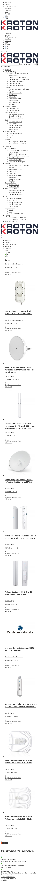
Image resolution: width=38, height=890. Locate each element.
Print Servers (13, 95)
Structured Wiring (10, 72)
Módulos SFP (13, 101)
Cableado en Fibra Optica (17, 85)
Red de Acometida (15, 127)
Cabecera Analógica (15, 122)
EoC (10, 137)
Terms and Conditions (8, 877)
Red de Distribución (15, 126)
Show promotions (11, 221)
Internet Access (10, 131)
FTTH (11, 135)
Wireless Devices (10, 106)
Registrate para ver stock (13, 272)
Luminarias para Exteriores (17, 141)
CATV (6, 120)
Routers (11, 91)
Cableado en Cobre (15, 83)
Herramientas (13, 76)
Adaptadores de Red (15, 93)
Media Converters (15, 102)
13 (7, 843)
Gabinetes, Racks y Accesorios (19, 79)
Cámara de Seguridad (16, 118)
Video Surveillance (11, 112)
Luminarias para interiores (17, 143)
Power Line (12, 97)
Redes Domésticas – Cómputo (19, 89)
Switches (12, 104)
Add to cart (8, 274)
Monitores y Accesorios (16, 114)
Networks (8, 87)
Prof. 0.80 (8, 70)
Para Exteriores (14, 108)
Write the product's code (28, 64)
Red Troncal (13, 124)
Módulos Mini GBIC (15, 99)
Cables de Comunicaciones (18, 77)
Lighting (7, 139)
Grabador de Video (15, 116)
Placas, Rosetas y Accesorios (18, 74)
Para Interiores (14, 110)
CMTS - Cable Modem (16, 133)
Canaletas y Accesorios (16, 81)
